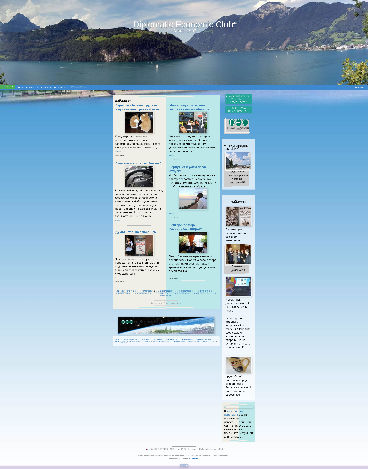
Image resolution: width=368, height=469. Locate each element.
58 (129, 293)
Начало (117, 339)
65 (144, 293)
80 (176, 293)
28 (167, 291)
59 (131, 293)
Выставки (46, 87)
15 (139, 291)
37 (186, 291)
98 (213, 293)
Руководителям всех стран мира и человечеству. (238, 99)
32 (175, 291)
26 (163, 291)
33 (177, 291)
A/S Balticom (194, 458)
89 (195, 293)
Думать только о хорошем (136, 232)
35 (182, 291)
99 (216, 293)
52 (116, 293)
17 (144, 291)
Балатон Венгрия (164, 341)
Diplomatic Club (145, 339)
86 (188, 293)
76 (167, 293)
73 (161, 293)
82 (180, 293)
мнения (172, 339)
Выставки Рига (150, 341)
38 (188, 291)
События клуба (158, 339)
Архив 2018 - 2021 (195, 341)
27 (165, 291)
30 (171, 291)
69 (152, 293)
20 (150, 291)
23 (156, 291)
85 (186, 293)
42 (196, 291)
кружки (179, 341)
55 (123, 293)
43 (199, 291)
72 (159, 293)
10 (129, 291)
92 (201, 293)
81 (178, 293)
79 (173, 293)
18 (146, 291)
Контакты (360, 87)
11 (131, 291)
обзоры (121, 341)
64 (142, 293)
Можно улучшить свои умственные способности (189, 107)
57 (127, 293)
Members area (61, 87)
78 (171, 293)
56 (125, 293)
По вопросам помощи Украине (238, 110)
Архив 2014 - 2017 (209, 341)
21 (152, 291)
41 (194, 291)
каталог (187, 339)
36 (184, 291)
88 (192, 293)
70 (154, 293)
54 (121, 293)
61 (135, 293)
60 (133, 293)
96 (209, 293)
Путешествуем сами (174, 275)
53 (119, 293)
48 (209, 291)
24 (158, 291)
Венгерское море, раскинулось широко (185, 227)
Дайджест (32, 87)
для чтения (203, 339)
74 (163, 293)
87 (190, 293)
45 (203, 291)
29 (169, 291)
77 (169, 293)
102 (167, 295)
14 (137, 291)
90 (197, 293)
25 (161, 291)
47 (207, 291)
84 (184, 293)
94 (205, 293)
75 (165, 293)
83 (182, 293)
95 (207, 293)
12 (133, 291)
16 (142, 291)
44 (201, 291)
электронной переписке (234, 412)
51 (215, 291)
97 (211, 293)
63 (140, 293)
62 (138, 293)
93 (203, 293)
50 (213, 291)
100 (161, 295)
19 (148, 291)
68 (150, 293)
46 (205, 291)
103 (170, 295)
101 (164, 295)
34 (180, 291)
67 (148, 293)
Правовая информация (129, 339)
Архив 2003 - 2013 (121, 343)
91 (199, 293)
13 (135, 291)
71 (157, 293)
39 (190, 291)
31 (173, 291)
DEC (20, 87)
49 (211, 291)
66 (146, 293)
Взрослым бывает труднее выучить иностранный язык (137, 107)
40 (192, 291)
